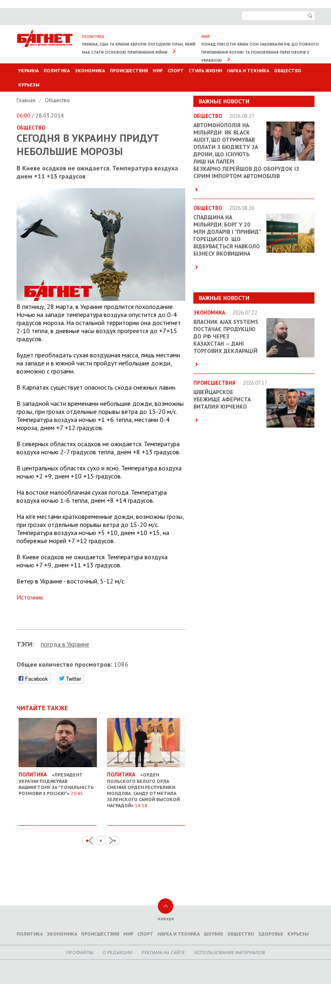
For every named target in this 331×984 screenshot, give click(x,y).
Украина (28, 70)
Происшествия (129, 70)
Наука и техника (248, 70)
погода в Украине (65, 644)
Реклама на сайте (163, 952)
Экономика (90, 70)
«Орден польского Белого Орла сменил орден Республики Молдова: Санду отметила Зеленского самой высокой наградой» (143, 789)
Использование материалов (229, 952)
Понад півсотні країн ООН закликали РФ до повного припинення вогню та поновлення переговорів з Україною (260, 52)
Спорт (176, 70)
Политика (57, 70)
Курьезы (29, 85)
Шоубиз (213, 934)
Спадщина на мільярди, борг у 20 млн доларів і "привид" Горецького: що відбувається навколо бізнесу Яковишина (226, 235)
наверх (165, 918)
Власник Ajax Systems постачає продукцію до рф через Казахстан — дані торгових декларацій (225, 336)
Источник (30, 597)
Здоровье (270, 934)
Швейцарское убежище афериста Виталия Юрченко (222, 399)
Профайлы (79, 952)
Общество (287, 70)
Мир (158, 70)
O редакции (117, 952)
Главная (27, 100)
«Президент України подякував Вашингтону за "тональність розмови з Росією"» (56, 783)
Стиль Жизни (205, 70)
